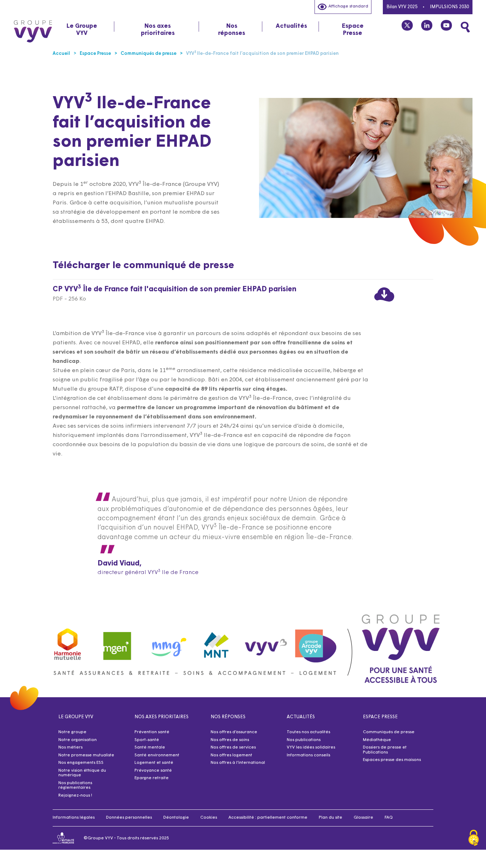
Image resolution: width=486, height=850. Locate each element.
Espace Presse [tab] (353, 29)
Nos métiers (70, 747)
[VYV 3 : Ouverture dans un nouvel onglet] (266, 642)
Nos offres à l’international (238, 763)
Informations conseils (308, 755)
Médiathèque (377, 740)
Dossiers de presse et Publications (385, 750)
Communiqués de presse (388, 732)
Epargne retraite (151, 778)
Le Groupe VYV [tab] (82, 29)
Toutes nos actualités (308, 732)
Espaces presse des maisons (392, 760)
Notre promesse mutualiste (86, 755)
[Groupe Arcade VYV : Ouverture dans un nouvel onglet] (316, 642)
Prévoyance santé (153, 770)
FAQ (389, 817)
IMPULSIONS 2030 (449, 7)
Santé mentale (149, 747)
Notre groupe (72, 732)
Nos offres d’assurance (234, 732)
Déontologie (176, 817)
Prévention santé (151, 732)
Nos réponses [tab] (231, 29)
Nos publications (304, 740)
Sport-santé (146, 740)
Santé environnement (156, 755)
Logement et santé (153, 763)
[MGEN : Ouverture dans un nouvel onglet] (117, 642)
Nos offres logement (231, 755)
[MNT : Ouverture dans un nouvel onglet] (217, 642)
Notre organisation (77, 740)
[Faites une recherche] (465, 27)
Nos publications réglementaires (75, 785)
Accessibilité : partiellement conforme (267, 817)
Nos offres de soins (230, 740)
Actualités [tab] (291, 26)
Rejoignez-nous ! (75, 795)
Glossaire (363, 817)
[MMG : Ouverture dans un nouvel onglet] (167, 642)
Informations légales (74, 817)
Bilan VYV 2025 (401, 7)
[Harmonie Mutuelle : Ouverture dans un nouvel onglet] (68, 642)
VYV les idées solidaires (311, 747)
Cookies (208, 817)
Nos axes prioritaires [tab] (158, 29)
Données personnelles (129, 817)
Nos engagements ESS (81, 763)
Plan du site (330, 817)
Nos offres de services (233, 747)
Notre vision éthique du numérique (82, 773)
